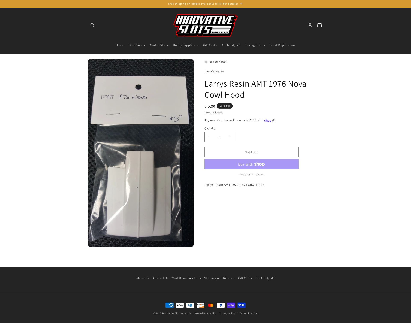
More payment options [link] (251, 174)
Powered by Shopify (204, 313)
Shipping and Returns (219, 278)
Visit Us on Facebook (186, 278)
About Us (142, 278)
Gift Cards (245, 278)
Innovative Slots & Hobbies (177, 313)
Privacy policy (227, 312)
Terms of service (249, 312)
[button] (92, 25)
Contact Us (160, 278)
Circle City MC (265, 278)
